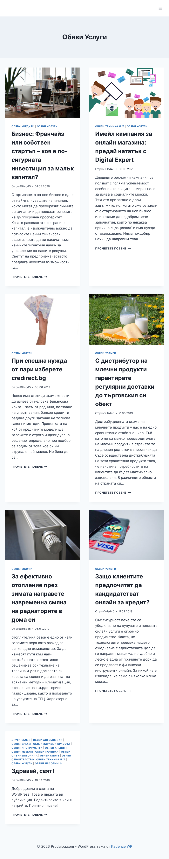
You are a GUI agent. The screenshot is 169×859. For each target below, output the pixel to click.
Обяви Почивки (47, 751)
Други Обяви (21, 739)
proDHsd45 (23, 186)
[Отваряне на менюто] (160, 8)
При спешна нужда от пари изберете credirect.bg (39, 369)
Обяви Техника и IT (109, 126)
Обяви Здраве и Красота (51, 743)
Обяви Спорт (50, 755)
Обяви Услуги (47, 126)
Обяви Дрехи (21, 743)
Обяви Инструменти (27, 747)
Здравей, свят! (33, 770)
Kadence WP (121, 846)
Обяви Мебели (22, 751)
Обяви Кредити (23, 126)
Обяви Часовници (48, 763)
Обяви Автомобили (48, 739)
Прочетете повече (29, 277)
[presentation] (42, 93)
